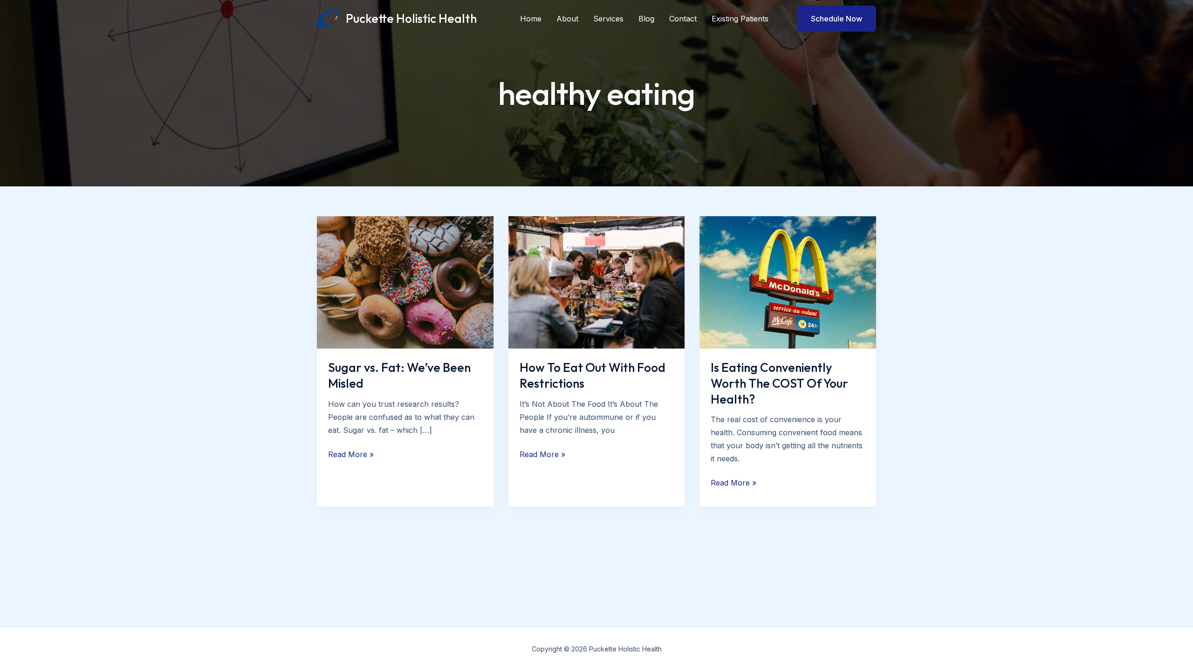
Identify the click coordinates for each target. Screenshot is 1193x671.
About (567, 18)
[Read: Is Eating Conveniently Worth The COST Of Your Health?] (787, 281)
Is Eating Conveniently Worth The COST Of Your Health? (779, 383)
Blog (646, 18)
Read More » (351, 455)
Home (531, 18)
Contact (683, 18)
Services (608, 18)
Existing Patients (740, 18)
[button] (830, 19)
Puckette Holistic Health (411, 18)
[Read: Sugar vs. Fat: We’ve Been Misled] (405, 281)
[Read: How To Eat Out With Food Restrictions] (596, 281)
